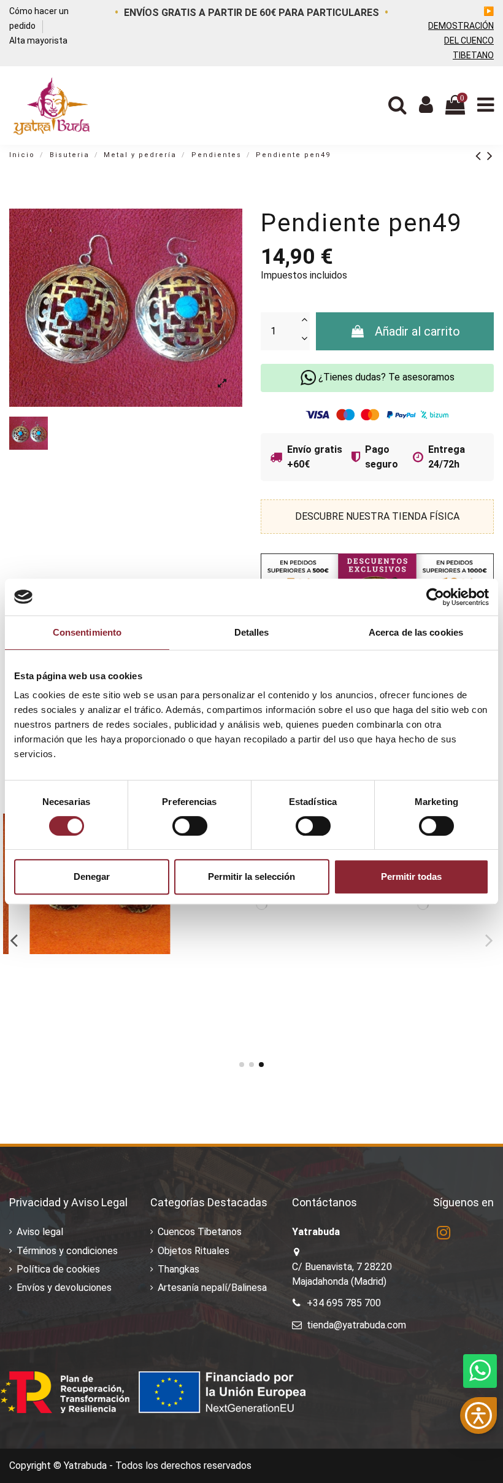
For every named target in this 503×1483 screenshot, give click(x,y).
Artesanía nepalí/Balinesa (212, 1287)
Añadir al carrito (417, 331)
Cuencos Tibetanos (200, 1232)
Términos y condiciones (67, 1251)
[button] (478, 1415)
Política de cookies (58, 1269)
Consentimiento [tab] (87, 632)
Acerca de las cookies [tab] (416, 632)
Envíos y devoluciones (64, 1287)
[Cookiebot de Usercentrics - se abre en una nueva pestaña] (435, 597)
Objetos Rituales (193, 1251)
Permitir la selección (251, 876)
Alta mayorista (38, 40)
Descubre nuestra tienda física (377, 516)
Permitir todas (411, 876)
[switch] (189, 826)
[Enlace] (481, 155)
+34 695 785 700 (344, 1303)
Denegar (92, 876)
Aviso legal (40, 1232)
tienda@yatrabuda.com (356, 1325)
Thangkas (178, 1269)
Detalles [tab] (251, 632)
